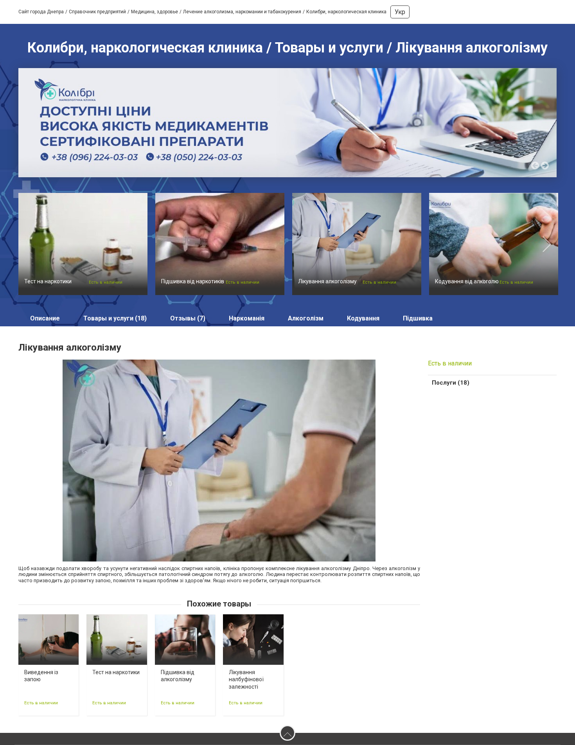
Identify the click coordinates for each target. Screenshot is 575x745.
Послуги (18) (450, 382)
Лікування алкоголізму (327, 281)
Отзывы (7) (187, 318)
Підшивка (418, 318)
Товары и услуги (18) (115, 318)
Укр (400, 12)
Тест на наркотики (48, 281)
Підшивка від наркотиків (192, 281)
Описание (45, 318)
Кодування (363, 318)
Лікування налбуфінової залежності (246, 679)
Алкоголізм (305, 318)
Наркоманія (246, 318)
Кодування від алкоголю (467, 281)
